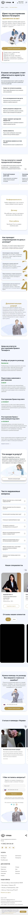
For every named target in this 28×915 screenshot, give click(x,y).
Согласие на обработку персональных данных (11, 901)
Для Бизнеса (18, 855)
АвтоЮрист (3, 857)
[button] (21, 1)
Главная (2, 7)
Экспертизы (18, 857)
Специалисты (4, 871)
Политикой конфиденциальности (10, 912)
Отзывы (17, 867)
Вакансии (17, 871)
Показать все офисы (6, 892)
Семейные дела (4, 860)
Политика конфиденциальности (8, 899)
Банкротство (4, 855)
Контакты (17, 873)
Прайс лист (3, 869)
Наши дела (3, 873)
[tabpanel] (14, 645)
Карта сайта (4, 897)
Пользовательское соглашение (8, 902)
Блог (16, 869)
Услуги (6, 7)
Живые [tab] (14, 619)
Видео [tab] (8, 619)
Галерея (2, 875)
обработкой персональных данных (7, 913)
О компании (3, 867)
